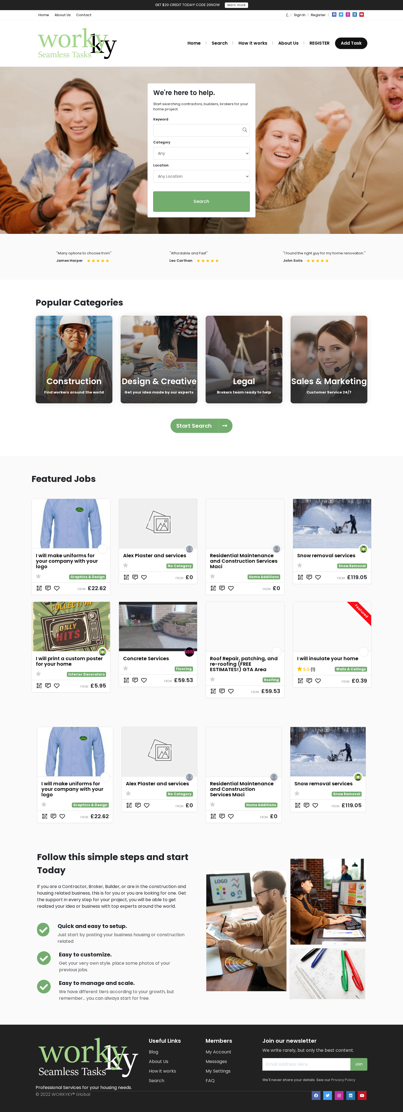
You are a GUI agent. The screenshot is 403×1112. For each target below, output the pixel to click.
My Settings (218, 1071)
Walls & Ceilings (351, 669)
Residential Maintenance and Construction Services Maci (243, 561)
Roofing (271, 679)
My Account (218, 1052)
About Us (63, 15)
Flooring (184, 668)
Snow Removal (352, 566)
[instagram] (348, 14)
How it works (162, 1071)
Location (161, 165)
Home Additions (264, 576)
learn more (236, 5)
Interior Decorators (86, 674)
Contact (84, 15)
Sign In (299, 15)
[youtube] (361, 14)
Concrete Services (146, 658)
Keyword (160, 119)
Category (161, 142)
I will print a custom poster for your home (69, 661)
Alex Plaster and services (154, 555)
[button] (287, 15)
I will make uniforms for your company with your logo (67, 561)
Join (359, 1064)
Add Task (351, 43)
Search (201, 201)
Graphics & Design (87, 576)
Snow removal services (326, 555)
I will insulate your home (327, 658)
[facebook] (334, 14)
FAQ (210, 1080)
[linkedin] (355, 14)
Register (318, 15)
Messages (216, 1061)
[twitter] (341, 14)
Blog (153, 1052)
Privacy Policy (343, 1079)
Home (43, 15)
